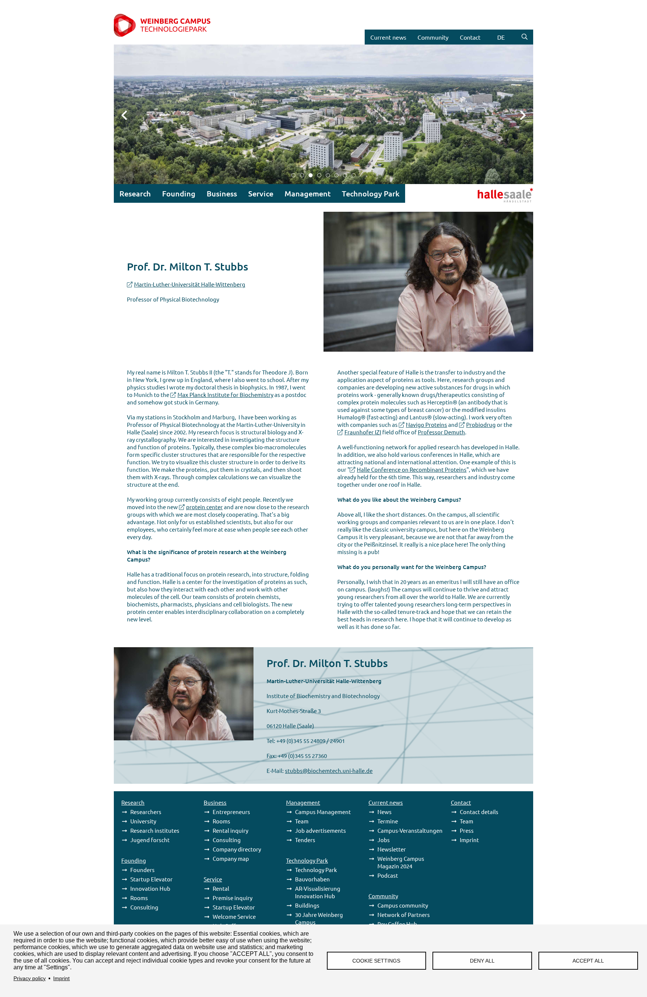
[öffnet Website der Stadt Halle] (486, 194)
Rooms (139, 897)
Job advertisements (320, 830)
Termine (387, 821)
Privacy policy (29, 978)
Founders (142, 869)
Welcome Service (234, 916)
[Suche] (524, 37)
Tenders (305, 839)
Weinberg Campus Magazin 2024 (400, 862)
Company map (231, 858)
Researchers (145, 811)
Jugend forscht (150, 839)
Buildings (307, 905)
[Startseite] (171, 26)
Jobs (383, 839)
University (143, 821)
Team (302, 821)
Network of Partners (403, 914)
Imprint (61, 978)
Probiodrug (481, 424)
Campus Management (323, 811)
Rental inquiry (230, 830)
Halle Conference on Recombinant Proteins (412, 469)
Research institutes (154, 830)
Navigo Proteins (426, 424)
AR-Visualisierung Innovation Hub (317, 892)
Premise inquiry (232, 897)
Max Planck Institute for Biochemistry (225, 394)
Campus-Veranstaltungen (410, 830)
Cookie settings (376, 961)
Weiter (518, 114)
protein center (204, 506)
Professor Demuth (441, 431)
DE (501, 37)
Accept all (588, 961)
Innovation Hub (150, 888)
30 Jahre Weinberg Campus (319, 918)
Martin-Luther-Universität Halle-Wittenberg (189, 284)
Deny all (482, 961)
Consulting (144, 907)
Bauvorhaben (312, 879)
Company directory (237, 849)
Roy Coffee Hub (397, 923)
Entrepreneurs (231, 811)
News (384, 811)
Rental (221, 888)
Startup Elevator (151, 879)
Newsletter (391, 849)
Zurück (128, 114)
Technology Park (316, 869)
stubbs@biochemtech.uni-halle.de (329, 770)
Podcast (387, 875)
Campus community (402, 905)
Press (467, 830)
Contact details (479, 811)
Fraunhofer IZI (362, 431)
